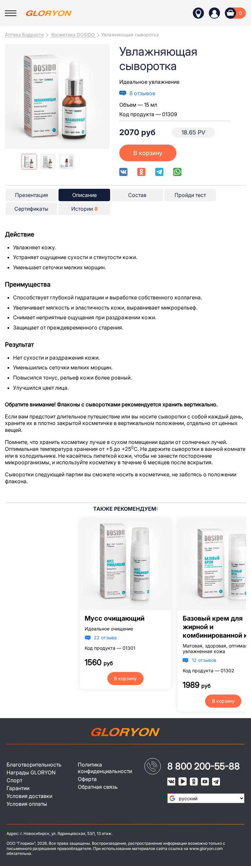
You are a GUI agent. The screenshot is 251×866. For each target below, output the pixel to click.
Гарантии (18, 788)
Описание (84, 195)
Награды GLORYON (31, 772)
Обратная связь (98, 787)
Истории (84, 208)
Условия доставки (29, 796)
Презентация (31, 195)
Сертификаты (31, 208)
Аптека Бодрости (24, 34)
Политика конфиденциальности (105, 767)
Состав (137, 195)
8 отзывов (142, 93)
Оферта (87, 779)
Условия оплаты (27, 804)
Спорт (14, 780)
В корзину (147, 153)
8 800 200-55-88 (203, 766)
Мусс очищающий (114, 618)
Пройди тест (190, 195)
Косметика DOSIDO (73, 34)
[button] (101, 96)
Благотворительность (34, 764)
